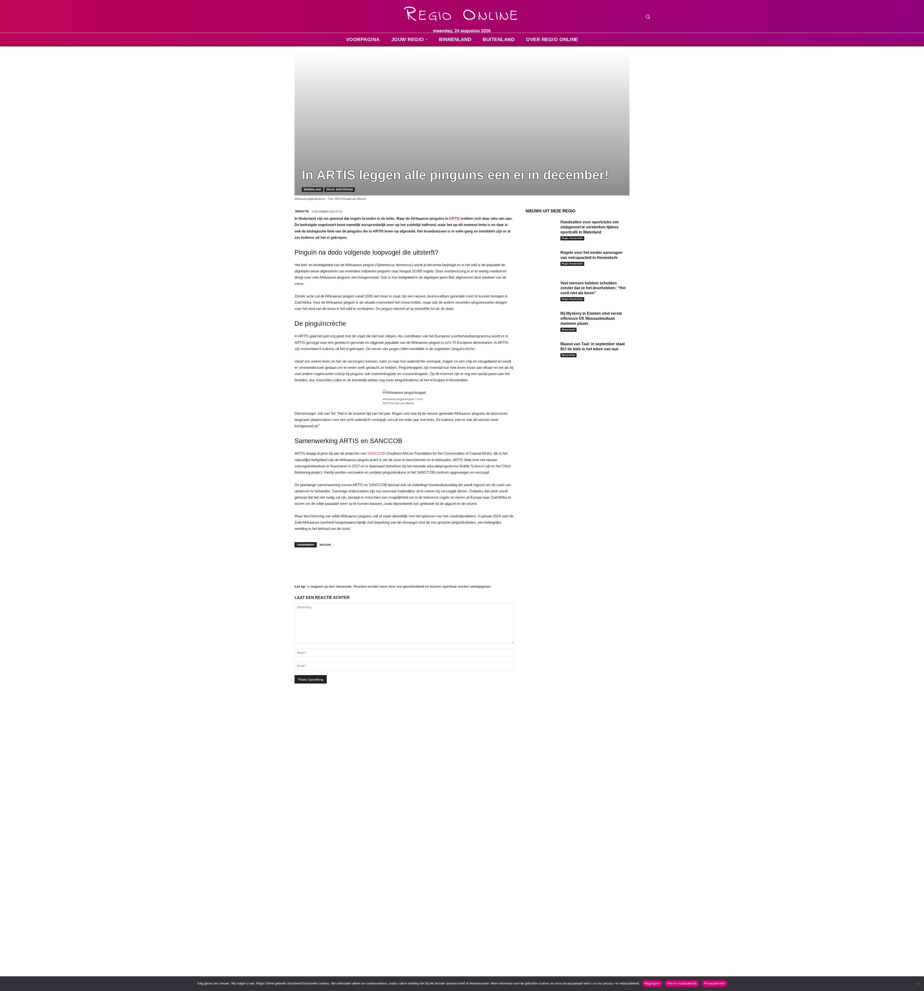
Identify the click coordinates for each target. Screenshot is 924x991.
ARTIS (454, 218)
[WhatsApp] (359, 560)
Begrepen (652, 983)
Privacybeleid (714, 983)
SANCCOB (376, 453)
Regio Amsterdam (339, 189)
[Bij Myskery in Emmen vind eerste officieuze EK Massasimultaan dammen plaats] (541, 321)
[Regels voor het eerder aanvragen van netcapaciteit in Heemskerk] (541, 260)
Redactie (302, 211)
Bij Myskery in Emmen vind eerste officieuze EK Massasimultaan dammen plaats (591, 318)
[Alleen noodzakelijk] (918, 983)
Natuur (325, 544)
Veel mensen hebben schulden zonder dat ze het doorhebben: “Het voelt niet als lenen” (593, 288)
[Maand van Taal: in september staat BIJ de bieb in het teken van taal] (541, 351)
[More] (374, 560)
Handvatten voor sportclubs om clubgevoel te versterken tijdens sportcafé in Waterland (589, 227)
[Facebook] (302, 560)
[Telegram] (330, 560)
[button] (648, 16)
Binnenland (312, 189)
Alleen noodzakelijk (682, 983)
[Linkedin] (316, 560)
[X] (345, 560)
